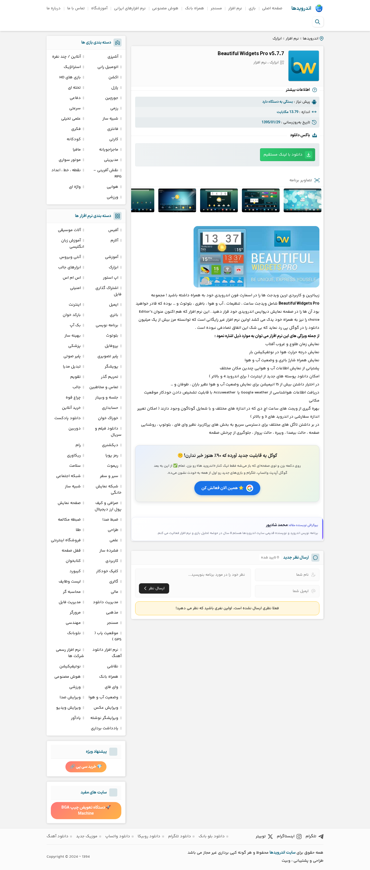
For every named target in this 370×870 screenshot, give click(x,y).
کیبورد (75, 571)
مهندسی (73, 623)
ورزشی (112, 197)
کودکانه (74, 139)
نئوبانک (74, 633)
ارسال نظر (157, 588)
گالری (113, 581)
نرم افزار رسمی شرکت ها (70, 653)
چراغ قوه (73, 397)
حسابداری (110, 408)
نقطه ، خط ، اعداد (66, 170)
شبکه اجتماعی (68, 476)
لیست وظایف (70, 581)
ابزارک (277, 39)
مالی (114, 592)
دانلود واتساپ (117, 836)
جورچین (111, 98)
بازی (252, 8)
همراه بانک (194, 8)
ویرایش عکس (106, 708)
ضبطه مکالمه (69, 520)
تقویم (75, 377)
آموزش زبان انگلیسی (72, 243)
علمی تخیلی (71, 119)
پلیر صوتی (72, 356)
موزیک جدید (86, 836)
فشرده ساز (108, 551)
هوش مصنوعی (165, 8)
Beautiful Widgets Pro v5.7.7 (251, 54)
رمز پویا (111, 455)
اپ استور (110, 278)
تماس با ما (76, 8)
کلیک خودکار (107, 571)
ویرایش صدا (70, 697)
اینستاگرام (285, 836)
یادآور (76, 718)
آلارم (114, 240)
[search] (317, 22)
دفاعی (75, 98)
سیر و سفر (109, 476)
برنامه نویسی (107, 325)
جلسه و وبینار (106, 397)
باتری (114, 315)
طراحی (113, 530)
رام (78, 445)
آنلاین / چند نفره (66, 57)
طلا (78, 530)
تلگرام (311, 836)
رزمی (114, 108)
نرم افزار (235, 8)
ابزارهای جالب (69, 267)
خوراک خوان (108, 418)
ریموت (112, 466)
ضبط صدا (110, 520)
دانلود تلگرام (179, 836)
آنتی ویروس (70, 257)
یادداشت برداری (104, 728)
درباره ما (54, 8)
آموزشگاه (99, 8)
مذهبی (112, 612)
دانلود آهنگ (57, 836)
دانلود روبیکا (149, 836)
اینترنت (75, 305)
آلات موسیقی (69, 230)
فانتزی (112, 129)
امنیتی (75, 288)
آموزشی (111, 257)
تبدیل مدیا (72, 367)
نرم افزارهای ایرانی (130, 8)
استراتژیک (72, 67)
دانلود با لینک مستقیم (283, 155)
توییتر (261, 836)
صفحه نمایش (69, 503)
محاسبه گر (72, 592)
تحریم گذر (109, 377)
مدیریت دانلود (105, 602)
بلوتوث (112, 336)
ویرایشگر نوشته (104, 718)
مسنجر (216, 8)
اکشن (113, 77)
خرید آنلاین (71, 408)
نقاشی (112, 666)
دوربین (74, 428)
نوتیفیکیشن (70, 666)
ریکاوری (74, 455)
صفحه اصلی (272, 8)
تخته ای (74, 88)
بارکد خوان (72, 315)
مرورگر (75, 612)
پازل (114, 88)
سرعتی (75, 108)
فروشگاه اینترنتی (66, 540)
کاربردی (111, 561)
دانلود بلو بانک (212, 836)
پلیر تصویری (107, 356)
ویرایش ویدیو (68, 708)
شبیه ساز (110, 119)
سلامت (75, 466)
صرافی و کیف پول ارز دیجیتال (108, 506)
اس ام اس (72, 278)
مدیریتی (111, 160)
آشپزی (112, 57)
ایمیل (113, 305)
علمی (113, 540)
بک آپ (75, 325)
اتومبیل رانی (107, 67)
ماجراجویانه (108, 150)
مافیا (77, 150)
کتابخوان (73, 561)
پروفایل (111, 346)
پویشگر (111, 367)
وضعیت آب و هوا (103, 697)
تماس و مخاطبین (103, 387)
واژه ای (75, 187)
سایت (290, 853)
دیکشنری (110, 445)
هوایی (112, 187)
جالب (76, 387)
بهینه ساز (72, 336)
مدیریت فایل (70, 602)
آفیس (113, 230)
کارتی (113, 139)
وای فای (111, 687)
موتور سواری (70, 160)
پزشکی (74, 346)
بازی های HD (70, 77)
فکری (76, 129)
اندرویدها (301, 8)
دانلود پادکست (67, 418)
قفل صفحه (71, 551)
